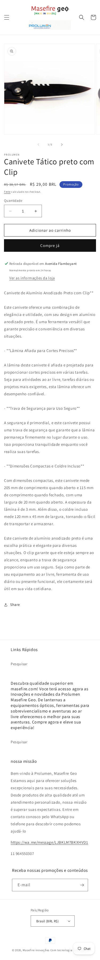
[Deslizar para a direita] (62, 144)
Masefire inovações (36, 950)
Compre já (50, 245)
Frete (7, 191)
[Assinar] (82, 885)
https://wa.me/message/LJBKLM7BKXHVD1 (49, 842)
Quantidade (13, 200)
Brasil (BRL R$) (47, 921)
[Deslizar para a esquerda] (38, 144)
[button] (7, 17)
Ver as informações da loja (32, 278)
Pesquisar (19, 663)
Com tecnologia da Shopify (69, 950)
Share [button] (15, 604)
